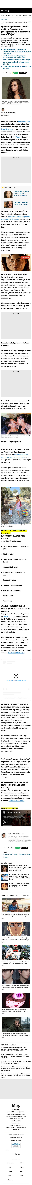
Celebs (6, 857)
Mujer (15, 854)
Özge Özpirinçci (7, 854)
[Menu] (2, 10)
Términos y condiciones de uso (16, 1134)
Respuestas (10, 1163)
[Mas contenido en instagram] (18, 1153)
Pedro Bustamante (9, 112)
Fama (10, 1171)
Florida (2, 15)
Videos (22, 1163)
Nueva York (18, 15)
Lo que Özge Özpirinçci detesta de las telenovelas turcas (21, 193)
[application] (16, 818)
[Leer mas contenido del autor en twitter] (23, 834)
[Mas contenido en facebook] (13, 1153)
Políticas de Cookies (16, 1140)
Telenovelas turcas (24, 854)
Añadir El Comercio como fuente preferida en (16, 22)
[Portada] (16, 1108)
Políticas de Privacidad (16, 1137)
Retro (21, 1171)
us (10, 1167)
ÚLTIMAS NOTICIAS (8, 1045)
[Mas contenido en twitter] (16, 1153)
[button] (5, 822)
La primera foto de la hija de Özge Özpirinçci (21, 203)
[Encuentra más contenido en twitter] (7, 73)
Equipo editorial (16, 1109)
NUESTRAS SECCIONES (16, 1159)
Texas (12, 15)
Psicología (24, 15)
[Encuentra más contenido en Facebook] (3, 73)
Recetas (22, 1175)
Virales (10, 1175)
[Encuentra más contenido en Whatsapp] (10, 73)
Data (22, 1167)
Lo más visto (6, 863)
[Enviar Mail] (2, 112)
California (7, 15)
